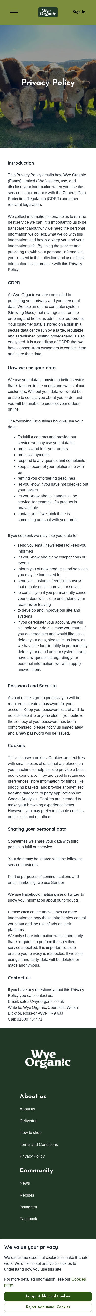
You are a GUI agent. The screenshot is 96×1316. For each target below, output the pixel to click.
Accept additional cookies (48, 1296)
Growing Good (21, 312)
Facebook (31, 894)
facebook (28, 1219)
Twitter (73, 894)
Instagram (50, 894)
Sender (57, 882)
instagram (28, 1207)
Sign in (79, 12)
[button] (14, 12)
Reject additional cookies (48, 1307)
